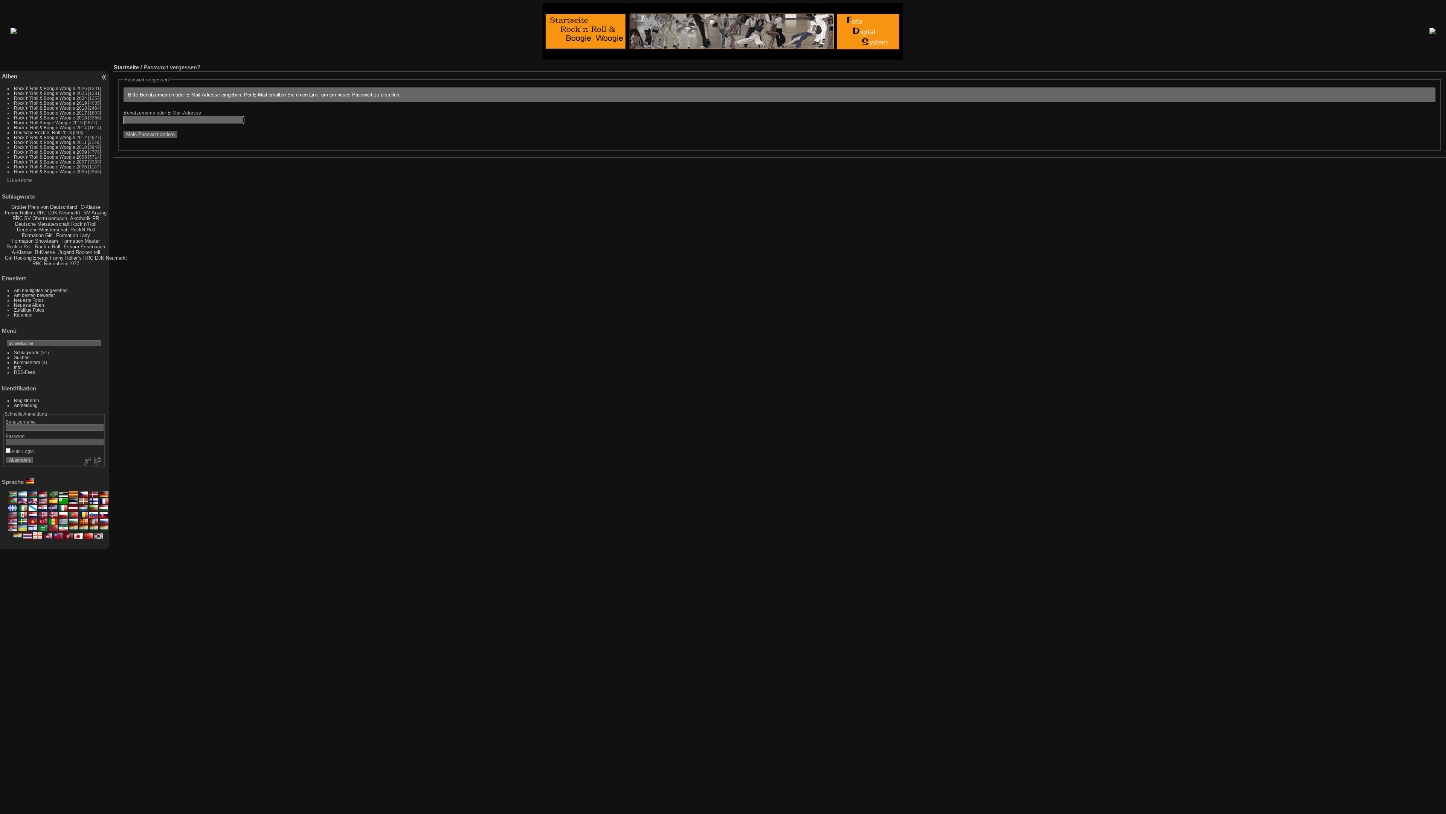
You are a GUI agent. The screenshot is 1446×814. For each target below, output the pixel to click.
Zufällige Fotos (29, 310)
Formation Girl (37, 235)
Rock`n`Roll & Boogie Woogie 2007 (50, 161)
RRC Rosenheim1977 (55, 263)
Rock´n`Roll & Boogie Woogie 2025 (50, 93)
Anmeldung (26, 405)
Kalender (23, 314)
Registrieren (26, 400)
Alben (9, 76)
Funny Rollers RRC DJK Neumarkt (42, 213)
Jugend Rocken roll (79, 252)
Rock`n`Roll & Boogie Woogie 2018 (50, 108)
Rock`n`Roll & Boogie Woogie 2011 (50, 142)
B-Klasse (45, 252)
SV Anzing (95, 213)
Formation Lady (73, 235)
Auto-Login (22, 451)
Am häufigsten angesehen (41, 290)
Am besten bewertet (34, 295)
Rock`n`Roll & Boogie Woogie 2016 (50, 117)
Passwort (15, 436)
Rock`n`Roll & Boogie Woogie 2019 (50, 103)
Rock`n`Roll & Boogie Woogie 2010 (50, 147)
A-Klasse (22, 252)
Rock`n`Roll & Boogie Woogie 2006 (50, 166)
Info (17, 367)
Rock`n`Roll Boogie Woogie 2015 (48, 122)
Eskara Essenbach (84, 246)
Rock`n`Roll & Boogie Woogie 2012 (50, 137)
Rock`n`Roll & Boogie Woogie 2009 (50, 152)
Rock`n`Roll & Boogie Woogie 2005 (50, 171)
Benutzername (21, 421)
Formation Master (80, 241)
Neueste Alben (29, 305)
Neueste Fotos (29, 300)
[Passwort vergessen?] (97, 462)
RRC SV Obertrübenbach (39, 218)
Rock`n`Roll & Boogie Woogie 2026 (50, 88)
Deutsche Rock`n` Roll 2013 (43, 132)
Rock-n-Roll (47, 246)
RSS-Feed (24, 372)
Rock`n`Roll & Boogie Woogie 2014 (50, 127)
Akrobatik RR (84, 218)
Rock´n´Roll (19, 246)
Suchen (22, 357)
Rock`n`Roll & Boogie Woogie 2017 (50, 112)
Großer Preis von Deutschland (44, 207)
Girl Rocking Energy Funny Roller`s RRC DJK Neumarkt (66, 258)
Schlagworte (27, 352)
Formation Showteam (35, 241)
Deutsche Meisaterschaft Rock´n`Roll (55, 224)
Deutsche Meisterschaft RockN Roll (56, 230)
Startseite (126, 67)
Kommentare (27, 362)
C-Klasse (91, 207)
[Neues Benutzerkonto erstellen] (87, 462)
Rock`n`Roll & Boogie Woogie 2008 (50, 157)
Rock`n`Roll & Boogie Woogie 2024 (50, 98)
